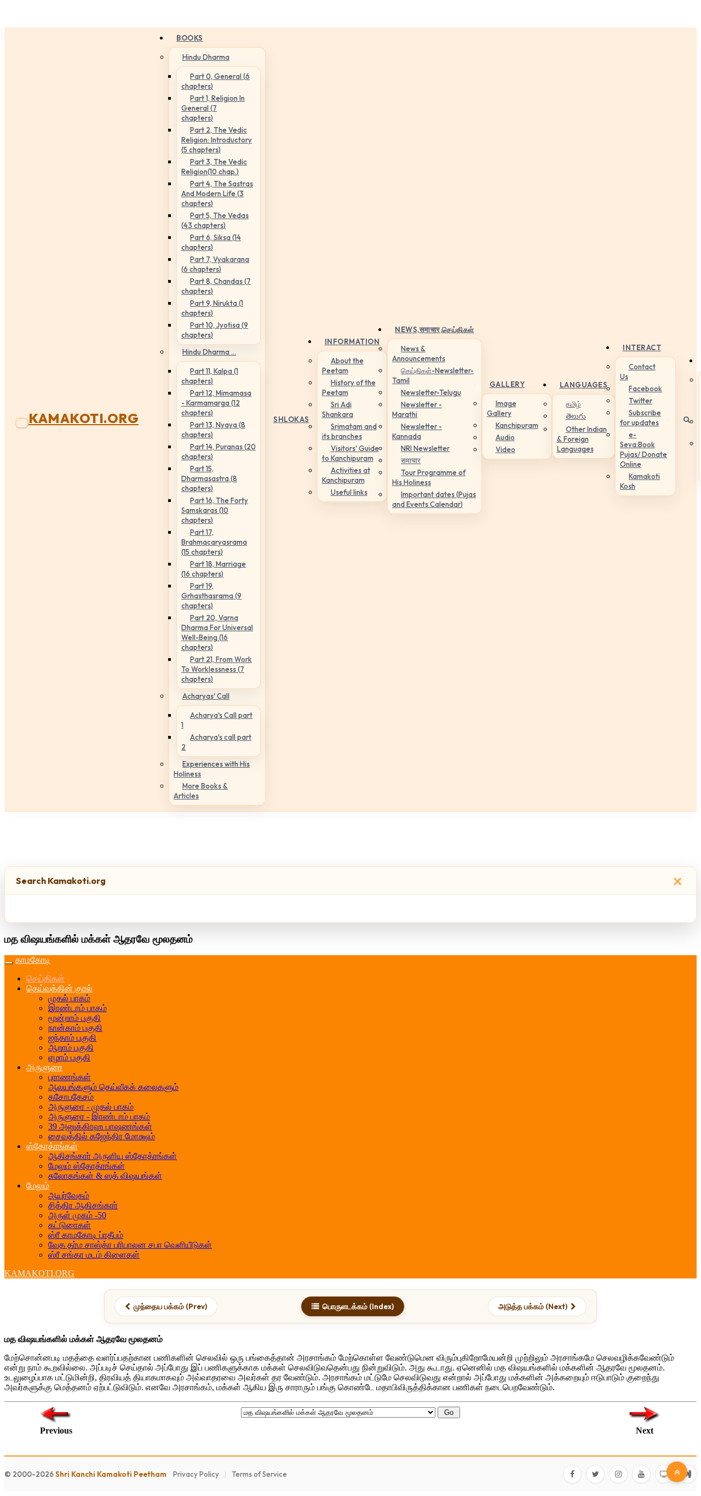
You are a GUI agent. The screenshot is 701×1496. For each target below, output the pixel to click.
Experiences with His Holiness (212, 769)
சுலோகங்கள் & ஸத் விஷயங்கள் (105, 1175)
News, (434, 329)
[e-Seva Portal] (687, 1474)
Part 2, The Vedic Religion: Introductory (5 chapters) (216, 139)
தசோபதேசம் (71, 1096)
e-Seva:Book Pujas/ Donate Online (643, 449)
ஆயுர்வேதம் (68, 1195)
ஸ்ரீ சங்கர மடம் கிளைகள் (94, 1254)
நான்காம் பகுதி (75, 1027)
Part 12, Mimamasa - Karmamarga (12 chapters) (216, 403)
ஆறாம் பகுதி (71, 1047)
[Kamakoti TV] (664, 1474)
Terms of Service (259, 1474)
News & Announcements (418, 353)
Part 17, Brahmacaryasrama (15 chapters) (214, 542)
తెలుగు (576, 416)
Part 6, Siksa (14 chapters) (211, 242)
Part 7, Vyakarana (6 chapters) (215, 264)
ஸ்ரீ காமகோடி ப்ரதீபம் (85, 1235)
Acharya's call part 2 (216, 742)
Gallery (507, 384)
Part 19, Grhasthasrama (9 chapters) (211, 595)
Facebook (645, 388)
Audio (505, 437)
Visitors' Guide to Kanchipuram (350, 453)
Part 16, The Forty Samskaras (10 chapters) (214, 510)
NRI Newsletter (425, 448)
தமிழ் (573, 403)
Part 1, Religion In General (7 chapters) (213, 108)
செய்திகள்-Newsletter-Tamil (433, 375)
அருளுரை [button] (44, 1067)
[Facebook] (572, 1474)
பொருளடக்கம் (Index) (358, 1306)
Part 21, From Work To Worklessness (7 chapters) (216, 669)
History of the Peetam (349, 387)
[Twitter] (595, 1474)
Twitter (640, 400)
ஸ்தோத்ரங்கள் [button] (52, 1146)
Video (505, 449)
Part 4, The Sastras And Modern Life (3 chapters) (217, 193)
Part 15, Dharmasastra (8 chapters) (209, 478)
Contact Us (638, 371)
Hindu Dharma (205, 57)
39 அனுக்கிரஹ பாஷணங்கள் (100, 1126)
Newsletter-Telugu (431, 392)
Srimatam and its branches (349, 431)
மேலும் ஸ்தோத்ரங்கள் (86, 1165)
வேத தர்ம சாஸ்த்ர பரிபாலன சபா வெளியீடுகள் (130, 1244)
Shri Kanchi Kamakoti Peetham (110, 1474)
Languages (584, 384)
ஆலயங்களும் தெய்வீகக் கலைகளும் (113, 1087)
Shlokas (291, 419)
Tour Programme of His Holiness (429, 477)
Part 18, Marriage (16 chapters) (213, 568)
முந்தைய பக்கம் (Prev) (170, 1306)
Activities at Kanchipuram (346, 475)
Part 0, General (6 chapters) (215, 81)
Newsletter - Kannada (417, 431)
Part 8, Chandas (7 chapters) (216, 286)
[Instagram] (618, 1474)
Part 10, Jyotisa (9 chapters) (214, 330)
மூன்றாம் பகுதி (74, 1018)
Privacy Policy (196, 1474)
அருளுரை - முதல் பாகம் (91, 1106)
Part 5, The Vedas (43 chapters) (215, 220)
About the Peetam (343, 365)
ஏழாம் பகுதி (69, 1057)
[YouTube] (641, 1474)
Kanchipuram (517, 425)
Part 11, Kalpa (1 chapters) (209, 376)
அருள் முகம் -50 (77, 1215)
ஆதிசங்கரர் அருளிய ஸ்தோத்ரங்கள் (112, 1156)
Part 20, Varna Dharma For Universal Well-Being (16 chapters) (217, 632)
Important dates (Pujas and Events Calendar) (434, 499)
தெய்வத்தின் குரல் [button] (59, 988)
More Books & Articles (201, 790)
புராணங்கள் (69, 1077)
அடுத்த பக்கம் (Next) (532, 1306)
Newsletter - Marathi (417, 409)
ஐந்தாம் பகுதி (72, 1037)
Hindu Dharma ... (209, 351)
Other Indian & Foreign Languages (582, 439)
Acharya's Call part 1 (216, 720)
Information (352, 341)
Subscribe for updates (640, 417)
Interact (642, 347)
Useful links (349, 492)
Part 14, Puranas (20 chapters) (218, 451)
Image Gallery (501, 408)
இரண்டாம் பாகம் (77, 1008)
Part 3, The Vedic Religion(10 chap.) (214, 166)
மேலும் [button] (37, 1185)
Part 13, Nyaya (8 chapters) (213, 429)
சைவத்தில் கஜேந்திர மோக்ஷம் (101, 1136)
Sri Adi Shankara (337, 409)
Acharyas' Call (205, 696)
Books (189, 37)
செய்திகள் (45, 978)
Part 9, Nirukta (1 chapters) (212, 308)
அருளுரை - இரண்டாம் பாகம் (99, 1116)
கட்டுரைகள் (69, 1225)
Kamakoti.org (83, 418)
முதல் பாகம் (69, 998)
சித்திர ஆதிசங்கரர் (83, 1205)
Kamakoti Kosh (640, 481)
